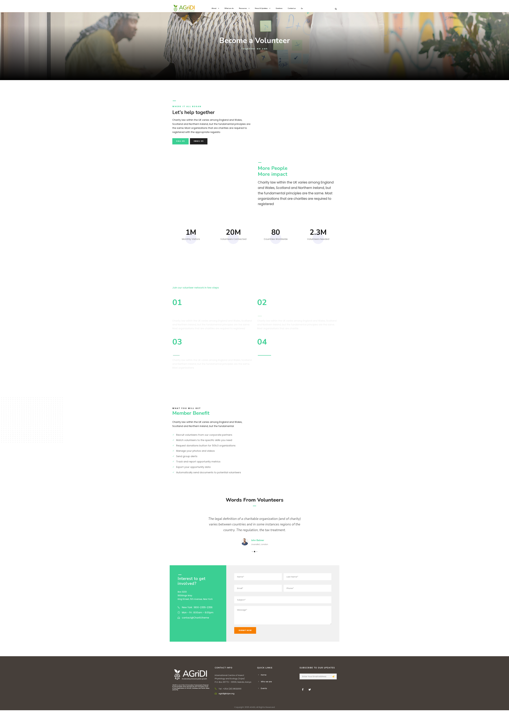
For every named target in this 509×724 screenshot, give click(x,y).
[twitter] (309, 689)
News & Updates (261, 8)
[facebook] (302, 689)
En (302, 8)
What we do (229, 8)
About (214, 8)
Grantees (279, 8)
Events (264, 688)
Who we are (266, 681)
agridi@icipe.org (226, 693)
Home (263, 675)
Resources (243, 8)
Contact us (292, 8)
